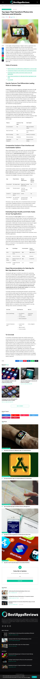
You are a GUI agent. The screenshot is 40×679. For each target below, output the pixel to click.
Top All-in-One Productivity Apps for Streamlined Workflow (16, 562)
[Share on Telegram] (13, 17)
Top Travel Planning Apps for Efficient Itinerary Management (17, 506)
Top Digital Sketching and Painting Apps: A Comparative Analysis (21, 596)
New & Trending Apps (12, 592)
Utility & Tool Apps (12, 646)
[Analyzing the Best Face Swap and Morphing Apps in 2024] (5, 640)
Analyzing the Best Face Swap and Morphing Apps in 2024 (19, 638)
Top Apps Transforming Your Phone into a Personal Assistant (20, 659)
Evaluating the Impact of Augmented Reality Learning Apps (20, 665)
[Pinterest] (3, 56)
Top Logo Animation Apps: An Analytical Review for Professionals (18, 478)
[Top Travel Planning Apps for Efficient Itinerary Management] (20, 492)
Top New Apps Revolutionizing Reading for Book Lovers (19, 591)
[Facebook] (3, 49)
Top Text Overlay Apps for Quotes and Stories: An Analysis (29, 381)
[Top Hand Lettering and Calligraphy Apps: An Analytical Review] (20, 436)
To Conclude (10, 79)
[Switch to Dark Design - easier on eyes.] (37, 2)
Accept (34, 676)
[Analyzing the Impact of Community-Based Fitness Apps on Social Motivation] (5, 603)
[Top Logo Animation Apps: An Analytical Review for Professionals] (20, 464)
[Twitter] (3, 51)
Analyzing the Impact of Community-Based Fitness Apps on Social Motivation (21, 602)
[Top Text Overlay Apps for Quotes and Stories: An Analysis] (29, 373)
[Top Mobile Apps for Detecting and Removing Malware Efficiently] (5, 635)
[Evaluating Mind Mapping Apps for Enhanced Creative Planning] (5, 655)
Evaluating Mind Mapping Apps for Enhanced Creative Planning (20, 654)
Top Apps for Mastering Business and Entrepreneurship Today (17, 534)
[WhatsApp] (3, 58)
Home (3, 5)
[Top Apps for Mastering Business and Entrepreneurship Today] (20, 521)
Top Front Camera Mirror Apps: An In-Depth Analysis (18, 644)
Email (20, 576)
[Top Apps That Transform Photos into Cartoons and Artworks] (20, 31)
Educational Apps (5, 532)
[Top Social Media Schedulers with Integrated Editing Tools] (10, 373)
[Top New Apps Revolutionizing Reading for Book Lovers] (5, 592)
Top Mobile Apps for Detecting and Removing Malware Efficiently (21, 633)
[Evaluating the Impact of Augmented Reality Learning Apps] (5, 667)
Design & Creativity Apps (6, 448)
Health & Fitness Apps (13, 604)
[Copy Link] (3, 60)
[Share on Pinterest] (9, 17)
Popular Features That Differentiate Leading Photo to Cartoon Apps (22, 68)
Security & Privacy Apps (13, 634)
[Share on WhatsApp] (14, 17)
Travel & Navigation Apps (6, 504)
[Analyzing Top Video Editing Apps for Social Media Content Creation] (10, 392)
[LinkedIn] (3, 53)
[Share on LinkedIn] (11, 17)
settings (29, 677)
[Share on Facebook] (6, 17)
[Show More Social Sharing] (16, 17)
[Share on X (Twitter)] (8, 17)
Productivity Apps (5, 560)
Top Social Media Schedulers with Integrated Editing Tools (9, 381)
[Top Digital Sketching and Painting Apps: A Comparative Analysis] (5, 598)
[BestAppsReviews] (20, 2)
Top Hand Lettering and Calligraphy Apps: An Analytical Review (17, 450)
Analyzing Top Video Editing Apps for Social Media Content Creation (9, 399)
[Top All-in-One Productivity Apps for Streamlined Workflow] (20, 549)
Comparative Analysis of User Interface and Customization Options (22, 70)
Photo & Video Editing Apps (6, 9)
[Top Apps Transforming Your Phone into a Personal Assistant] (5, 661)
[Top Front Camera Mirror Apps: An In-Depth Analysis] (5, 646)
